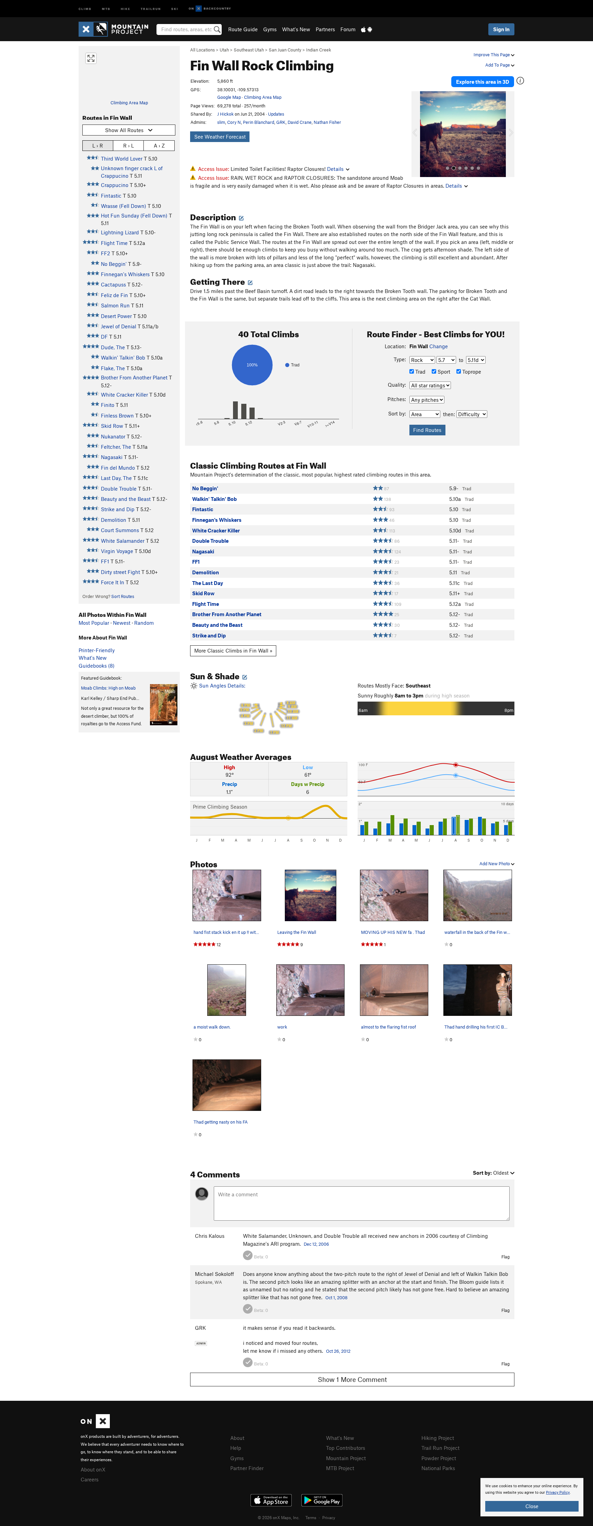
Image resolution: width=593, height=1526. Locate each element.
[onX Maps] (95, 1426)
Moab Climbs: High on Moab (108, 688)
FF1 (105, 561)
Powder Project (438, 1458)
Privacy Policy (558, 1492)
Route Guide (243, 29)
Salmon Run (115, 305)
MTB (106, 8)
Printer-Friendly (97, 650)
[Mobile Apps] (366, 29)
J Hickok (225, 114)
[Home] (117, 29)
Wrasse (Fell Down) (123, 206)
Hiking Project (437, 1438)
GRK (281, 122)
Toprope (471, 371)
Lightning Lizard (120, 232)
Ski (174, 8)
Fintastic (111, 195)
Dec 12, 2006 (316, 1244)
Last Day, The (116, 478)
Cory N (234, 122)
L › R (97, 145)
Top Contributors (345, 1448)
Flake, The (113, 368)
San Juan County (285, 49)
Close (531, 1506)
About (237, 1438)
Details (335, 169)
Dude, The (113, 347)
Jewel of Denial (118, 326)
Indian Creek (318, 49)
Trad (420, 371)
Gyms (270, 29)
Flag (505, 1256)
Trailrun (151, 8)
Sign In (501, 29)
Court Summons (120, 530)
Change (438, 346)
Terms (310, 1517)
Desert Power (116, 316)
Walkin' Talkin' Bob (123, 357)
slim (221, 122)
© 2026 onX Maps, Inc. (279, 1517)
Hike (125, 8)
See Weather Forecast (220, 136)
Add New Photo (495, 863)
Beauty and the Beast (126, 499)
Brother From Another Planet (134, 377)
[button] (418, 134)
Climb (85, 8)
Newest (121, 623)
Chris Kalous (209, 1236)
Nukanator (113, 436)
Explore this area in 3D (482, 82)
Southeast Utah (249, 49)
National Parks (438, 1468)
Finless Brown (117, 415)
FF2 (105, 253)
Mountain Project (346, 1458)
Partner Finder (247, 1468)
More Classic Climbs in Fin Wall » (233, 650)
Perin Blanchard (258, 122)
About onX (93, 1469)
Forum (348, 29)
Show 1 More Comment (352, 1379)
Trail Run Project (440, 1448)
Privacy (328, 1517)
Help (235, 1448)
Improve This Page (492, 54)
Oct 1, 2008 (336, 1297)
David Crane (300, 122)
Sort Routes (122, 596)
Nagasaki (112, 457)
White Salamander (122, 541)
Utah (224, 49)
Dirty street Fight (120, 572)
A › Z (159, 145)
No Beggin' (114, 264)
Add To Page (498, 65)
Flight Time (114, 243)
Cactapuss (113, 284)
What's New (296, 29)
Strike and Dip (118, 509)
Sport (443, 371)
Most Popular (94, 623)
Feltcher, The (116, 447)
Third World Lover (121, 158)
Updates (276, 114)
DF (104, 336)
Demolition (113, 520)
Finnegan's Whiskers (125, 274)
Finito (107, 405)
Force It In (112, 582)
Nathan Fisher (327, 122)
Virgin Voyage (117, 551)
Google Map (229, 97)
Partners (325, 29)
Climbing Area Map (129, 102)
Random (144, 623)
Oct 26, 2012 (338, 1351)
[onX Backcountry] (210, 8)
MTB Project (340, 1468)
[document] (532, 1497)
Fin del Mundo (118, 468)
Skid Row (112, 426)
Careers (89, 1479)
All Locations (202, 49)
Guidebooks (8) (97, 665)
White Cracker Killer (124, 394)
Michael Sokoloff (214, 1274)
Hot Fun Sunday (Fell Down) (134, 215)
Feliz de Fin (114, 295)
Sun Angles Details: (248, 708)
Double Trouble (119, 488)
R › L (128, 145)
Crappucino (114, 185)
